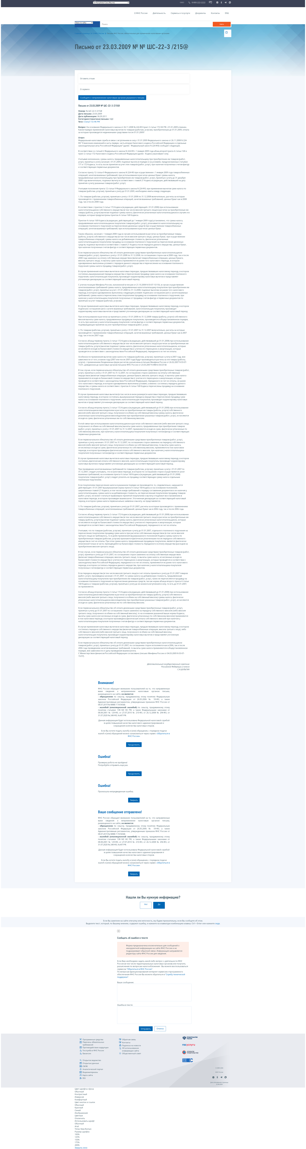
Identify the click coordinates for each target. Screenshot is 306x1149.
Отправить (146, 1029)
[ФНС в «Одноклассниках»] (221, 2)
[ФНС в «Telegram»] (225, 2)
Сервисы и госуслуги (180, 13)
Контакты (215, 13)
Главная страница (82, 33)
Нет (146, 904)
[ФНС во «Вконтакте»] (217, 2)
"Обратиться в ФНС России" (139, 969)
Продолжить (134, 744)
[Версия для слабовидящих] (182, 2)
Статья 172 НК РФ (92, 121)
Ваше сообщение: (125, 982)
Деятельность (159, 13)
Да (159, 904)
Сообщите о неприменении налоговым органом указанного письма (112, 97)
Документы (200, 13)
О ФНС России (141, 13)
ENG (227, 13)
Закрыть (134, 800)
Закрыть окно (81, 1147)
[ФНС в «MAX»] (229, 2)
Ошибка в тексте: (125, 1005)
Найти (222, 24)
